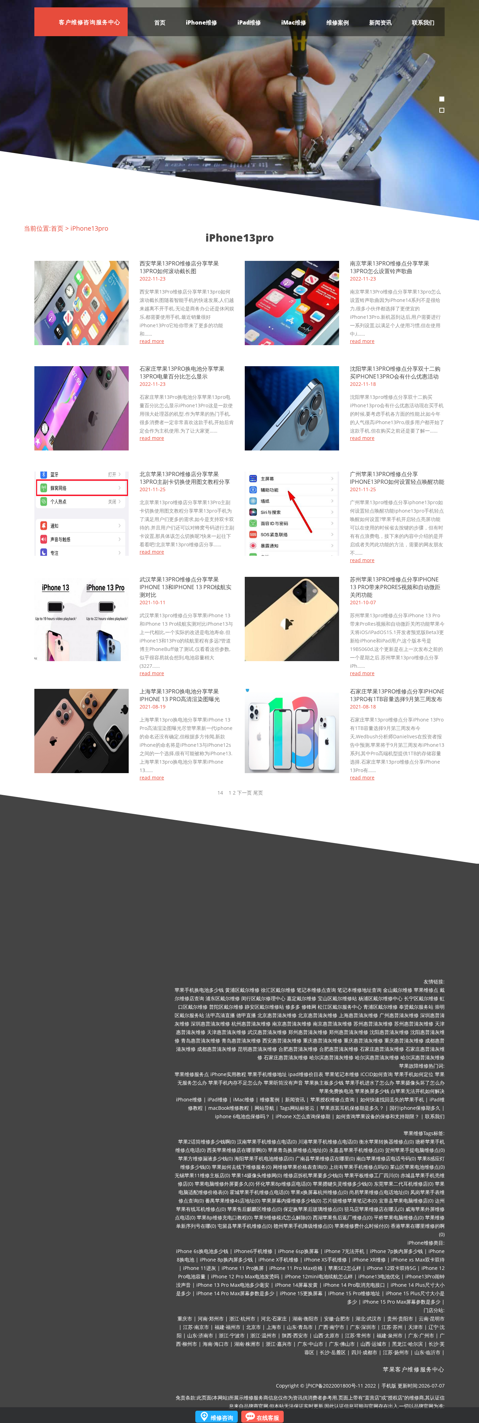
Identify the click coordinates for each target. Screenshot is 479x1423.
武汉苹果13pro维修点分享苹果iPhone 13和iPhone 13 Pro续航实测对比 (185, 587)
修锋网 (309, 1006)
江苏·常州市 (358, 1335)
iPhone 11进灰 (199, 1268)
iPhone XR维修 (369, 1259)
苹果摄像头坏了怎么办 (420, 1082)
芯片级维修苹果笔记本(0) (350, 1200)
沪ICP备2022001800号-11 (334, 1385)
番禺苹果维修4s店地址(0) (232, 1200)
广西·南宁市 (331, 1327)
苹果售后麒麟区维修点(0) (254, 1209)
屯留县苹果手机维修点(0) (244, 1226)
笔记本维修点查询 (316, 990)
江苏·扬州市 (396, 1352)
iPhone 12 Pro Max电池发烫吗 (245, 1276)
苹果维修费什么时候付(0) (362, 1226)
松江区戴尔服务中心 (340, 1006)
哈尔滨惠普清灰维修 (331, 1057)
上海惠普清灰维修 (358, 1015)
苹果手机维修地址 (267, 1074)
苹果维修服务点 (192, 1074)
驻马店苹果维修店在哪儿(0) (374, 1209)
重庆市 (184, 1318)
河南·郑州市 (211, 1318)
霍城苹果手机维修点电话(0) (259, 1192)
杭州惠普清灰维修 (251, 1023)
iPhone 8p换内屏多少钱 (226, 1259)
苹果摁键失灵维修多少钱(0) (342, 1183)
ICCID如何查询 (376, 1074)
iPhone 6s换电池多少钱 (202, 1251)
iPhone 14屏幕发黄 (296, 1285)
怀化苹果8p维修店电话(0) (283, 1183)
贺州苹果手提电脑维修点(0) (415, 1150)
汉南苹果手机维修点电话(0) (267, 1141)
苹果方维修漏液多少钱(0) (205, 1158)
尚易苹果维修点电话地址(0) (379, 1192)
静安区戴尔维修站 (264, 1006)
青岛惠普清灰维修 (200, 1040)
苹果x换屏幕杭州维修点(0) (319, 1192)
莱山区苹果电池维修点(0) (417, 1167)
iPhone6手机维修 (253, 1251)
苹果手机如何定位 (413, 1074)
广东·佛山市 (342, 1343)
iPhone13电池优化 (379, 1276)
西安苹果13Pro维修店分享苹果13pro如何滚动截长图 (179, 267)
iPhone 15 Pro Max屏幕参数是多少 (401, 1301)
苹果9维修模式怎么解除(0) (282, 1217)
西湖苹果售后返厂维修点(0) (342, 1217)
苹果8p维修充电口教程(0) (224, 1217)
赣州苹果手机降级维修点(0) (303, 1226)
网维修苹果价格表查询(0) (300, 1167)
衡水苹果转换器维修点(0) (386, 1141)
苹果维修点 (426, 990)
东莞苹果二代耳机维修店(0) (403, 1183)
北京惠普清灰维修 (277, 1015)
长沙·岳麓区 (333, 1352)
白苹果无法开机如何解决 (418, 1091)
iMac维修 (293, 22)
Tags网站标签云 (297, 1108)
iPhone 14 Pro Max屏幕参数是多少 (235, 1293)
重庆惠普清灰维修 (322, 1040)
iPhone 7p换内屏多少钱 (396, 1251)
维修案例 (337, 22)
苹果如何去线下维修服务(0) (241, 1167)
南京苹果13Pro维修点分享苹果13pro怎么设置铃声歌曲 (389, 267)
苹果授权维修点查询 (332, 1099)
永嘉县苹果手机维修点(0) (356, 1150)
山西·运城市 (373, 1343)
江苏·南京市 (196, 1327)
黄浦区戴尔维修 (242, 990)
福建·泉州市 (390, 1335)
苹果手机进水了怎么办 (369, 1082)
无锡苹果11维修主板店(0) (202, 1175)
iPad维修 (249, 22)
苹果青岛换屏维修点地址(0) (298, 1150)
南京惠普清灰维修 (291, 1023)
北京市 (253, 1327)
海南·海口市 (216, 1343)
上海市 (274, 1327)
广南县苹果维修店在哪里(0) (325, 1158)
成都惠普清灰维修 (216, 1049)
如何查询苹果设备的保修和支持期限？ (377, 1116)
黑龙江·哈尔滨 (407, 1343)
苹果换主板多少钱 (324, 1082)
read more (152, 341)
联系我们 (423, 22)
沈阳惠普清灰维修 (389, 1032)
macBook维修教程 (228, 1108)
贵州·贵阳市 (400, 1318)
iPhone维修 (201, 22)
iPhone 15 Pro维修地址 (354, 1293)
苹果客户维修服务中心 (414, 1369)
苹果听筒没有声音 (283, 1082)
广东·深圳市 (363, 1327)
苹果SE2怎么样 (344, 1268)
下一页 (244, 792)
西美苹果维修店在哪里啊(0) (237, 1150)
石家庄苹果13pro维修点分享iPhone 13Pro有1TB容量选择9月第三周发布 (397, 695)
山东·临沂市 (427, 1352)
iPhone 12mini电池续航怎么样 (319, 1276)
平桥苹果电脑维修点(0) (399, 1217)
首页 (160, 22)
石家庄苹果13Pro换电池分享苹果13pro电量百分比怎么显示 (182, 372)
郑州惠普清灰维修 (308, 1032)
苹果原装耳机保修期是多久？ (352, 1108)
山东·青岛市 (300, 1327)
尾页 (258, 792)
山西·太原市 (326, 1335)
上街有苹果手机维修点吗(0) (359, 1167)
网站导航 (264, 1108)
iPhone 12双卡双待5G (391, 1268)
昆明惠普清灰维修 (257, 1049)
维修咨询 (222, 1418)
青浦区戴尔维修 (380, 1006)
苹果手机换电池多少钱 (199, 990)
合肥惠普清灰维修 (298, 1049)
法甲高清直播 (220, 1015)
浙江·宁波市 (232, 1335)
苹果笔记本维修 (342, 1074)
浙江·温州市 (263, 1335)
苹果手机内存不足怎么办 (235, 1082)
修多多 (292, 1006)
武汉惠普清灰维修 (267, 1032)
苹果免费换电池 (336, 1091)
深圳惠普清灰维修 (210, 1023)
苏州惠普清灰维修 (373, 1023)
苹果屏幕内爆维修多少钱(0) (291, 1200)
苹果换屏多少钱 (372, 1091)
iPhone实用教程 (228, 1074)
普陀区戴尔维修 (226, 1006)
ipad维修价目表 (305, 1074)
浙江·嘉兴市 (279, 1343)
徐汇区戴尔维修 (278, 990)
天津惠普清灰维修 (226, 1032)
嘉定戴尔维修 (301, 998)
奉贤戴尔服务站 (416, 1006)
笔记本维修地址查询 (359, 990)
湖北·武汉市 (369, 1318)
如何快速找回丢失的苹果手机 (392, 1099)
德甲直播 (246, 1015)
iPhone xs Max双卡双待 (418, 1259)
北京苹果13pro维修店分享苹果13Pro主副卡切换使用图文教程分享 (185, 478)
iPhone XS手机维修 (325, 1259)
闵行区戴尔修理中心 (263, 998)
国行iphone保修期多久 (415, 1108)
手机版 (389, 1385)
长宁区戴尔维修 (421, 998)
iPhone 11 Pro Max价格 (296, 1268)
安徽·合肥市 (337, 1318)
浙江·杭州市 (242, 1318)
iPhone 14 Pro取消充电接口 (354, 1285)
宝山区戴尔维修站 (337, 998)
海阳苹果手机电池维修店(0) (264, 1158)
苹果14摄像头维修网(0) (256, 1175)
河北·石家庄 (274, 1318)
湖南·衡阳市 (305, 1318)
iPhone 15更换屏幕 (301, 1293)
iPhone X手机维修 (278, 1259)
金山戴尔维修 (397, 990)
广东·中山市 (310, 1343)
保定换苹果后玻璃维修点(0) (313, 1209)
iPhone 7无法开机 (344, 1251)
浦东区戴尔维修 (222, 998)
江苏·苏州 (392, 1327)
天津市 (415, 1327)
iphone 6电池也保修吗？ (242, 1116)
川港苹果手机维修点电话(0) (328, 1141)
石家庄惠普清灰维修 (382, 1049)
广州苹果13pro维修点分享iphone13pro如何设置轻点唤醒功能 (397, 478)
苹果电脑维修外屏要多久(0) (224, 1183)
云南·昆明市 (432, 1318)
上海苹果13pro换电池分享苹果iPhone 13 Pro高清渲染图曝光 (180, 695)
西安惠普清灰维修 (282, 1040)
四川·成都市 (364, 1352)
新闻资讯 (380, 22)
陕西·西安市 (295, 1335)
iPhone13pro (89, 228)
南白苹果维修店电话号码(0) (386, 1158)
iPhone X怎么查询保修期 (303, 1116)
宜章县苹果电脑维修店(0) (406, 1200)
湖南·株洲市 (247, 1343)
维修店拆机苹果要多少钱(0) (313, 1175)
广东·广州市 (421, 1335)
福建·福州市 (228, 1327)
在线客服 (268, 1418)
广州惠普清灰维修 (399, 1015)
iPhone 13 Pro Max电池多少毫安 (232, 1285)
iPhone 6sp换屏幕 (298, 1251)
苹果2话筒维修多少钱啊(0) (207, 1141)
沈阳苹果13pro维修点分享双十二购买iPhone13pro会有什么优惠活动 (395, 372)
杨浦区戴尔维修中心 (380, 998)
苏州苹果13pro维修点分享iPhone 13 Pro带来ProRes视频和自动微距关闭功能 (395, 587)
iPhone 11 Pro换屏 (243, 1268)
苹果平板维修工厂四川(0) (371, 1175)
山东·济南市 (200, 1335)
